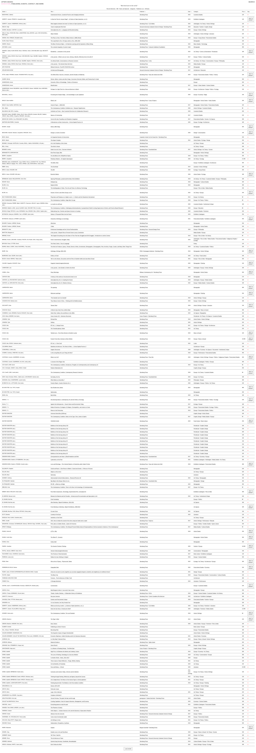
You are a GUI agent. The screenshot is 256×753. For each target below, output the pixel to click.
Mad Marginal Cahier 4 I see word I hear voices (62, 590)
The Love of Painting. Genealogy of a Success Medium (64, 654)
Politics (200, 57)
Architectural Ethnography (57, 70)
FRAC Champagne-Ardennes (147, 251)
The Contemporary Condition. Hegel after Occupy (63, 200)
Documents (215, 349)
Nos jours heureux (55, 596)
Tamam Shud (54, 305)
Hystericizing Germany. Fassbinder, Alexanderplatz (63, 741)
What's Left (53, 100)
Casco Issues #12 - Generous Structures (61, 316)
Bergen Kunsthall (144, 727)
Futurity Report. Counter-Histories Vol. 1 (61, 383)
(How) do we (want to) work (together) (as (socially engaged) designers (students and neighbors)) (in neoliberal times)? (80, 571)
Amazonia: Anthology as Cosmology (60, 218)
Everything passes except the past (59, 704)
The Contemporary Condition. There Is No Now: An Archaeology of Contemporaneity (71, 487)
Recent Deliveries (111, 8)
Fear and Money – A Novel (57, 667)
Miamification (54, 85)
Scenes (207, 119)
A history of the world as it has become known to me (64, 276)
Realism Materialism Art (57, 368)
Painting (203, 263)
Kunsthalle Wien (153, 481)
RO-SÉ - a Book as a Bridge (58, 484)
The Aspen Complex (56, 140)
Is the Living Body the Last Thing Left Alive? (62, 352)
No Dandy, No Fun (55, 377)
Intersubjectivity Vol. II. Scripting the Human (62, 279)
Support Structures (55, 349)
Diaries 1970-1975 (55, 686)
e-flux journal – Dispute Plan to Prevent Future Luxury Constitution (67, 232)
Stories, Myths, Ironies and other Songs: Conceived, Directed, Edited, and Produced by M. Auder (75, 79)
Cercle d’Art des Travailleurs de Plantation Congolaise (64, 119)
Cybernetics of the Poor (56, 459)
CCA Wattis (152, 23)
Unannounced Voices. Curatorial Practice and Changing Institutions (67, 14)
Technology (204, 44)
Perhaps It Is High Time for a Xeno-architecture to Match (65, 89)
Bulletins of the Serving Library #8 (59, 450)
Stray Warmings (55, 272)
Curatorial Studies (198, 14)
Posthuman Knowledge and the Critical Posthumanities (64, 229)
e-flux (150, 60)
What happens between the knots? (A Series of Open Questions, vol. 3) (68, 23)
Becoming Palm (54, 630)
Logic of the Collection (56, 692)
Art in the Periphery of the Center (59, 143)
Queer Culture (215, 523)
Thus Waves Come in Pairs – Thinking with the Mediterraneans (66, 301)
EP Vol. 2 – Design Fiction (57, 325)
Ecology (217, 89)
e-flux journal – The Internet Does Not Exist (61, 64)
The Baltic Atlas (54, 162)
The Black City (54, 575)
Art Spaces (212, 119)
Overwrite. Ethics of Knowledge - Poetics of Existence (64, 82)
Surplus (52, 727)
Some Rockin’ (54, 645)
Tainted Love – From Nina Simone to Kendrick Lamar (64, 333)
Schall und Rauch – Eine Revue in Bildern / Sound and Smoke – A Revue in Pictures (72, 468)
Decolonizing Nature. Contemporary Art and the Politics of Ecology (67, 399)
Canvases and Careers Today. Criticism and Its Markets (65, 671)
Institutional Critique (209, 204)
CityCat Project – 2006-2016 (58, 105)
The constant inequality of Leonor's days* (61, 47)
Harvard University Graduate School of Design (151, 26)
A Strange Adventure (56, 581)
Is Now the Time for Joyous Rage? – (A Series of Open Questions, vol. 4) (69, 19)
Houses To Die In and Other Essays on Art (61, 192)
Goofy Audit (53, 541)
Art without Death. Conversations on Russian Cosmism (64, 60)
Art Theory (203, 23)
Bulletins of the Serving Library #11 (59, 428)
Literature (211, 33)
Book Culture (204, 421)
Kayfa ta (151, 520)
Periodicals (214, 51)
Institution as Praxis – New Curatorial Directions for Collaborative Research (69, 111)
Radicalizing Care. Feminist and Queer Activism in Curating (65, 211)
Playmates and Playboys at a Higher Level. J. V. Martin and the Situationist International (72, 197)
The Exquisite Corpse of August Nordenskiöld (62, 633)
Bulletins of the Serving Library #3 (59, 434)
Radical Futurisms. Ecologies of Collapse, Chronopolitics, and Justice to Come (70, 407)
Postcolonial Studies (211, 37)
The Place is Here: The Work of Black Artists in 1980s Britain (66, 37)
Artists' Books (204, 100)
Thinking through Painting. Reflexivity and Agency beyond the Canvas (68, 676)
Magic (205, 94)
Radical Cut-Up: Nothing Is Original (59, 557)
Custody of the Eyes (56, 514)
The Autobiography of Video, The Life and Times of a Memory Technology (69, 188)
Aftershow (53, 223)
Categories (132, 8)
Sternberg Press (144, 14)
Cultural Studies (207, 57)
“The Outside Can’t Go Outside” (58, 297)
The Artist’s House (55, 146)
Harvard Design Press (154, 229)
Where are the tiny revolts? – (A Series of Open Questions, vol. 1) (67, 605)
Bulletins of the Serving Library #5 (59, 441)
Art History (196, 60)
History (216, 74)
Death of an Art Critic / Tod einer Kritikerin (61, 149)
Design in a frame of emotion (58, 132)
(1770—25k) (54, 531)
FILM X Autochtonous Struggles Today (60, 239)
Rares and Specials (124, 8)
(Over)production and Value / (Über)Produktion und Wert (65, 456)
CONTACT (31, 4)
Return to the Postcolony (57, 410)
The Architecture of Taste (57, 738)
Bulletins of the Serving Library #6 (59, 444)
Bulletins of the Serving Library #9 (59, 453)
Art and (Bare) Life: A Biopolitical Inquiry (61, 155)
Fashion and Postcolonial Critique (59, 599)
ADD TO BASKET (251, 19)
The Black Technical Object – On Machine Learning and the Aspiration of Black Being (72, 44)
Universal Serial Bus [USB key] (58, 413)
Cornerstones (54, 585)
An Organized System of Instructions (60, 137)
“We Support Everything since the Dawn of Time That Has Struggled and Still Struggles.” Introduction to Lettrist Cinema (80, 235)
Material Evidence (55, 642)
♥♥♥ (117, 8)
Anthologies (196, 23)
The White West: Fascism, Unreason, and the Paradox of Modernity (67, 74)
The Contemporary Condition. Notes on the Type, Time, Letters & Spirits (68, 416)
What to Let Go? (55, 357)
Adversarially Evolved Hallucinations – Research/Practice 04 (66, 478)
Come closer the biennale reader (59, 716)
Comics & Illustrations (205, 51)
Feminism (206, 211)
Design (207, 89)
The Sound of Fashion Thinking (58, 546)
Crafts (195, 343)
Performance (201, 352)
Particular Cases (55, 689)
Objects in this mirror (56, 471)
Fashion (202, 26)
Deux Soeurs (54, 623)
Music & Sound (204, 310)
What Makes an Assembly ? (58, 380)
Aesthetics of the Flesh (56, 517)
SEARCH (251, 2)
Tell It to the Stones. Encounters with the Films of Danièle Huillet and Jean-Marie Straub (72, 258)
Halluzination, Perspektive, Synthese (60, 723)
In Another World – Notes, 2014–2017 (60, 657)
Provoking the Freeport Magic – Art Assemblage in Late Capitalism (67, 94)
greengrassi (143, 698)
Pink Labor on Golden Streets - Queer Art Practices (63, 523)
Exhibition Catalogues (199, 19)
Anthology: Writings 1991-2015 (58, 251)
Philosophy (222, 60)
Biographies (203, 313)
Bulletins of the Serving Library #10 (59, 425)
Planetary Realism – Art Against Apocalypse (62, 158)
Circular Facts (54, 511)
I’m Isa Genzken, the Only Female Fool (60, 602)
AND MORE (40, 4)
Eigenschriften (54, 185)
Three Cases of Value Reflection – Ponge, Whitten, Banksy (65, 660)
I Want (52, 226)
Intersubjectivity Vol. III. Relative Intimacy (61, 283)
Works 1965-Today (55, 126)
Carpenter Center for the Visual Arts (149, 137)
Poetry (195, 243)
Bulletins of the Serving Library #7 (59, 447)
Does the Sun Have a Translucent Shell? (61, 608)
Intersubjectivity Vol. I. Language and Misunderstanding (64, 30)
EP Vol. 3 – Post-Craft (56, 343)
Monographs (197, 40)
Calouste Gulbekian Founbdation (157, 47)
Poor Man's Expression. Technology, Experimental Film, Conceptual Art (68, 491)
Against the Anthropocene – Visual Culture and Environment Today (67, 404)
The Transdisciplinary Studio (58, 328)
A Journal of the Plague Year (58, 361)
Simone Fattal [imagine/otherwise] (59, 550)
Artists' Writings (211, 23)
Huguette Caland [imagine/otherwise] (60, 263)
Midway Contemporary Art (146, 272)
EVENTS (24, 4)
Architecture (197, 70)
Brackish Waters (55, 174)
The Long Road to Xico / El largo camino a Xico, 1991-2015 (65, 40)
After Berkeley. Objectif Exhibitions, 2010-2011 (62, 502)
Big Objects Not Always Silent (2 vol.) (60, 481)
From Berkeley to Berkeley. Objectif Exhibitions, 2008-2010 (65, 507)
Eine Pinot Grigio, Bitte (56, 152)
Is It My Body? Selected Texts (58, 639)
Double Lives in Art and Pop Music (59, 732)
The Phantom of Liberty (56, 707)
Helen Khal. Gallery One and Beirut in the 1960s (63, 313)
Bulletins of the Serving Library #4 (59, 438)
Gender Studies (207, 523)
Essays (195, 30)
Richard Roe (54, 319)
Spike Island (152, 642)
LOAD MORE (128, 749)
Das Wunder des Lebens (57, 387)
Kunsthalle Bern (153, 149)
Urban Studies (201, 85)
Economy (200, 94)
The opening (54, 287)
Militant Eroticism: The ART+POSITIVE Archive (62, 67)
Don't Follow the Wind (56, 744)
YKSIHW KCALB (55, 421)
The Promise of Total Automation (59, 554)
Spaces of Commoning (56, 115)
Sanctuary (53, 474)
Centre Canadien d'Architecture (156, 596)
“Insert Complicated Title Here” (58, 26)
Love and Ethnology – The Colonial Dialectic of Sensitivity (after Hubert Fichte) (70, 464)
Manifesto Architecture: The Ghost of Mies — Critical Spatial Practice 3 (68, 346)
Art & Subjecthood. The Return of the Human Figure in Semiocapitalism (68, 679)
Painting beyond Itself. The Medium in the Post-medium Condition (67, 682)
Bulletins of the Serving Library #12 (59, 431)
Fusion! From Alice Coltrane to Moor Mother (61, 339)
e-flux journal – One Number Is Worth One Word (63, 267)
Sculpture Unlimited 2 (56, 695)
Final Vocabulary (55, 499)
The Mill (53, 169)
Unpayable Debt (55, 567)
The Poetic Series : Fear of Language (60, 243)
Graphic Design (208, 26)
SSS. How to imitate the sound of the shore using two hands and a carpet (69, 520)
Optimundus (54, 392)
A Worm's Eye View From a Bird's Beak (60, 310)
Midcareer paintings (55, 293)
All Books (147, 8)
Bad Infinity (53, 395)
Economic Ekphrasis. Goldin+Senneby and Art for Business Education (68, 636)
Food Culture (203, 255)
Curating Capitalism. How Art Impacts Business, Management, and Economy (70, 701)
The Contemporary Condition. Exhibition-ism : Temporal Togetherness (68, 108)
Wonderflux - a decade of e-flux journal (60, 51)
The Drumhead (54, 166)
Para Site (151, 357)
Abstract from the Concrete (57, 713)
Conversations (209, 60)
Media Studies (197, 64)
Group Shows (201, 37)
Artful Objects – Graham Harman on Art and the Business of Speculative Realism (71, 710)
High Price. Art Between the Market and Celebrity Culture (65, 651)
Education (196, 26)
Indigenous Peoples (232, 238)
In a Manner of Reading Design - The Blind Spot (62, 648)
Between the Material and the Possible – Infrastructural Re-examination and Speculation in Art (74, 496)
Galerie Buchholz (151, 698)
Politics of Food (54, 255)
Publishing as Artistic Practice (58, 626)
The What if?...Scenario (56, 537)
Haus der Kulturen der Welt (155, 74)
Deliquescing (54, 182)
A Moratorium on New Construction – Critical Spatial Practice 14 (67, 122)
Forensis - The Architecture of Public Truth (61, 578)
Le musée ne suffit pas (56, 204)
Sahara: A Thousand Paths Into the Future (61, 214)
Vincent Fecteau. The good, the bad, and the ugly (63, 698)
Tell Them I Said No (55, 735)
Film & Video (201, 188)
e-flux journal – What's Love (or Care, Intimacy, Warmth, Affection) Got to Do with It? (72, 57)
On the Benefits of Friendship (58, 664)
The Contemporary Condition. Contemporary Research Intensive (67, 372)
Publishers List (140, 8)
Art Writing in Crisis (55, 720)
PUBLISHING (15, 4)
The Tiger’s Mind (55, 619)
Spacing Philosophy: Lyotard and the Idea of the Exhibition (65, 178)
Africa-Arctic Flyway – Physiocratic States (61, 561)
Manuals (212, 520)
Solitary (52, 322)
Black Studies (197, 44)
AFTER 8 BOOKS (7, 2)
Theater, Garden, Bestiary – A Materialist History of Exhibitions (66, 593)
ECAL (150, 593)
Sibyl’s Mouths (54, 33)
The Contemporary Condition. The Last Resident (63, 613)
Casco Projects (153, 100)
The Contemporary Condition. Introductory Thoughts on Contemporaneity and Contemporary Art (74, 364)
